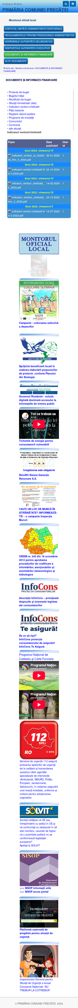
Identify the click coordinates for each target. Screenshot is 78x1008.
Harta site (9, 68)
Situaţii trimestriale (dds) (23, 103)
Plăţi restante (16, 110)
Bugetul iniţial (16, 96)
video (46, 271)
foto (34, 271)
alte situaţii (15, 128)
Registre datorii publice (22, 114)
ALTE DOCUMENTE (16, 61)
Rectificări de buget (20, 99)
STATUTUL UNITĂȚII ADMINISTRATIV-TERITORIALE (33, 28)
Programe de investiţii (21, 117)
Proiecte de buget (19, 92)
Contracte (14, 125)
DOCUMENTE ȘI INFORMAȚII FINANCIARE (29, 54)
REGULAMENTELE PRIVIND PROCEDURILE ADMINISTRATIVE (40, 35)
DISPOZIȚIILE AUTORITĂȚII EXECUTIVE (27, 48)
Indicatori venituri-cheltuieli (24, 106)
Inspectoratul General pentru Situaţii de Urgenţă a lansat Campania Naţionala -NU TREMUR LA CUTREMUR (36, 984)
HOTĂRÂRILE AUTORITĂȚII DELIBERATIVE (29, 41)
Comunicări (15, 121)
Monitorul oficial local (24, 68)
